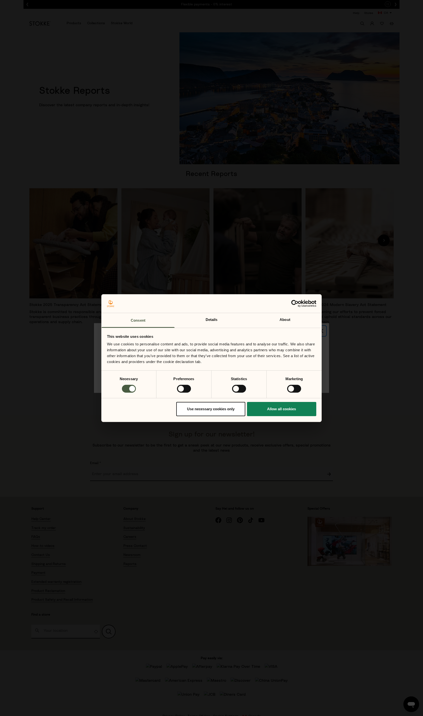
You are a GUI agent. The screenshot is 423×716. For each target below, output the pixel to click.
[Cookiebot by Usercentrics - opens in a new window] (294, 303)
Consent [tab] (138, 320)
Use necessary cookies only (211, 409)
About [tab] (285, 319)
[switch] (184, 389)
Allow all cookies (281, 409)
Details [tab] (212, 319)
